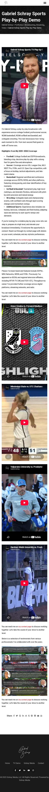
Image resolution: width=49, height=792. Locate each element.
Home (7, 763)
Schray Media (29, 763)
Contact (41, 763)
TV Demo (17, 763)
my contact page (24, 240)
